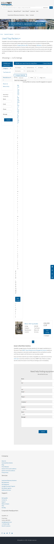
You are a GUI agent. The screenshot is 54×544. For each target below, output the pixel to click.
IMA (27, 45)
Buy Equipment (5, 482)
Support (4, 502)
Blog (3, 465)
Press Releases (5, 466)
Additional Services (6, 490)
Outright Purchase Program (8, 486)
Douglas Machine (21, 45)
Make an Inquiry (5, 504)
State (22, 412)
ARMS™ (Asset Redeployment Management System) (34, 350)
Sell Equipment (5, 484)
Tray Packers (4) (7, 72)
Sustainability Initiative (7, 463)
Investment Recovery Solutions (9, 480)
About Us (4, 461)
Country (23, 407)
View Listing (18, 299)
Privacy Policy (5, 472)
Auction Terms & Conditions (8, 470)
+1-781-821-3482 (5, 524)
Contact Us (4, 500)
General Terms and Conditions (9, 468)
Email (4, 104)
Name (4, 99)
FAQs (3, 506)
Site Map (4, 507)
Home (1, 34)
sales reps (16, 358)
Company (23, 402)
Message (5, 114)
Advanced (45, 7)
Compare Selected (20, 75)
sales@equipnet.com (7, 522)
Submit (8, 120)
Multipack (39, 45)
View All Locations (6, 526)
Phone (4, 109)
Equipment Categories (8, 34)
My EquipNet (5, 498)
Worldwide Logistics (6, 488)
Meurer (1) (5, 84)
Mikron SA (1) (6, 86)
